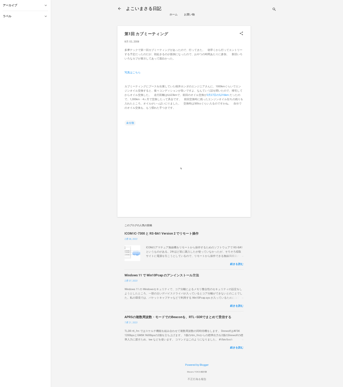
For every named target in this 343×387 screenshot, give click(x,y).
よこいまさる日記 (143, 8)
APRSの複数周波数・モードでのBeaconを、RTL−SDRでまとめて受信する (178, 317)
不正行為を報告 (197, 379)
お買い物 (189, 14)
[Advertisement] (283, 51)
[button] (241, 33)
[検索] (274, 9)
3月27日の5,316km (218, 95)
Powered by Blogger (197, 364)
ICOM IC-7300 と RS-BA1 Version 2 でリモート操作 (162, 233)
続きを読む (236, 264)
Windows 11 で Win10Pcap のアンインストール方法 (162, 275)
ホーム (174, 14)
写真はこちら (133, 72)
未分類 (130, 123)
